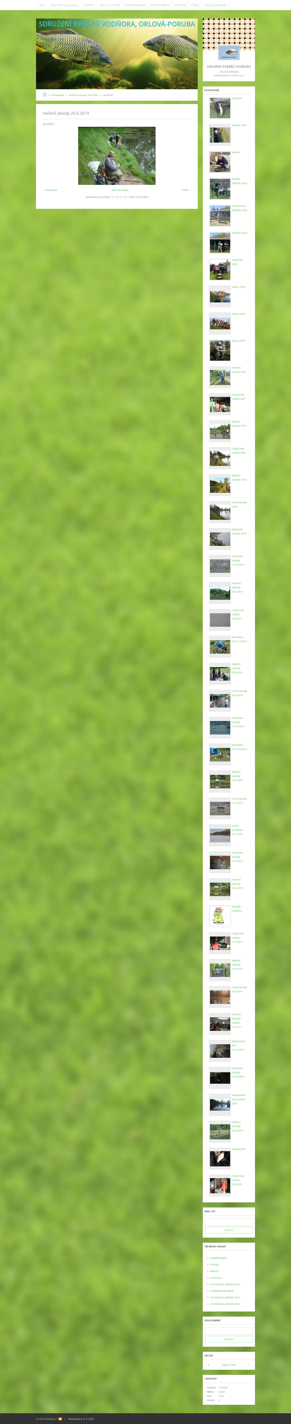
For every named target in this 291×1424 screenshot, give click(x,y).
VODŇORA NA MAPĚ (221, 1290)
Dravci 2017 (238, 340)
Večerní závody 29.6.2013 (237, 587)
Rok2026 (237, 98)
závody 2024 (239, 125)
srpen (225, 1364)
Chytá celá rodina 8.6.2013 (238, 614)
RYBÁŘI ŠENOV (218, 1258)
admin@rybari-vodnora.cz (229, 75)
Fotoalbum (58, 95)
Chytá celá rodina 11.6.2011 (238, 937)
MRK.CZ (214, 1271)
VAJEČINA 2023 (237, 262)
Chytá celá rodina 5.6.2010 (238, 1180)
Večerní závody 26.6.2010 (83, 95)
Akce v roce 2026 (110, 5)
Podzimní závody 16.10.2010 (238, 1072)
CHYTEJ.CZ (216, 1277)
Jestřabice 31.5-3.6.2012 (239, 747)
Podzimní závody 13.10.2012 (238, 722)
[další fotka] (185, 156)
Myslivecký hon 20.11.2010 (238, 1045)
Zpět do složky (119, 190)
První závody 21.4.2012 (239, 801)
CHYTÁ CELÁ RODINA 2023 (239, 208)
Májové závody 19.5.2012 (237, 776)
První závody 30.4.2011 (239, 989)
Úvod (42, 5)
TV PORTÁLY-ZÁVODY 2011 (225, 1284)
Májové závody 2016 (239, 477)
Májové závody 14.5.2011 (237, 964)
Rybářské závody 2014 (239, 531)
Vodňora (89, 5)
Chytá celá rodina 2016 (239, 450)
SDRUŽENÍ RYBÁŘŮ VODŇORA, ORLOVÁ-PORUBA (117, 23)
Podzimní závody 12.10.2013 (238, 560)
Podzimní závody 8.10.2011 (237, 857)
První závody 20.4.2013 (239, 693)
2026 (233, 1364)
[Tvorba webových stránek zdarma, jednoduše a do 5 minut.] (60, 1419)
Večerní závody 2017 (239, 369)
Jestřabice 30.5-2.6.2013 (239, 639)
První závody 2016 (239, 504)
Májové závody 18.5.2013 (237, 668)
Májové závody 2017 (239, 423)
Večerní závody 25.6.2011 (237, 884)
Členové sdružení (135, 5)
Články (195, 5)
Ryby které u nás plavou (65, 5)
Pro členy (180, 5)
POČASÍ (214, 1264)
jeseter (236, 152)
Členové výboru (160, 5)
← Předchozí (50, 190)
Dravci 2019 (238, 313)
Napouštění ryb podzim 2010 (239, 1099)
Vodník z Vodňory (237, 908)
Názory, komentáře (216, 5)
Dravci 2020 (238, 286)
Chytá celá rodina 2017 (239, 396)
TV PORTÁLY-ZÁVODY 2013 (225, 1304)
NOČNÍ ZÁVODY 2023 (239, 181)
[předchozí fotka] (48, 156)
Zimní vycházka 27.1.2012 (237, 830)
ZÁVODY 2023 (239, 233)
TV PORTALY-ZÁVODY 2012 (225, 1297)
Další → (186, 190)
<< (209, 1364)
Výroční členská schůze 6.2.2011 (236, 1020)
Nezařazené (239, 1149)
